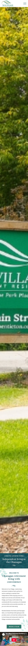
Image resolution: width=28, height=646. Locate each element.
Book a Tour (14, 627)
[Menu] (24, 3)
